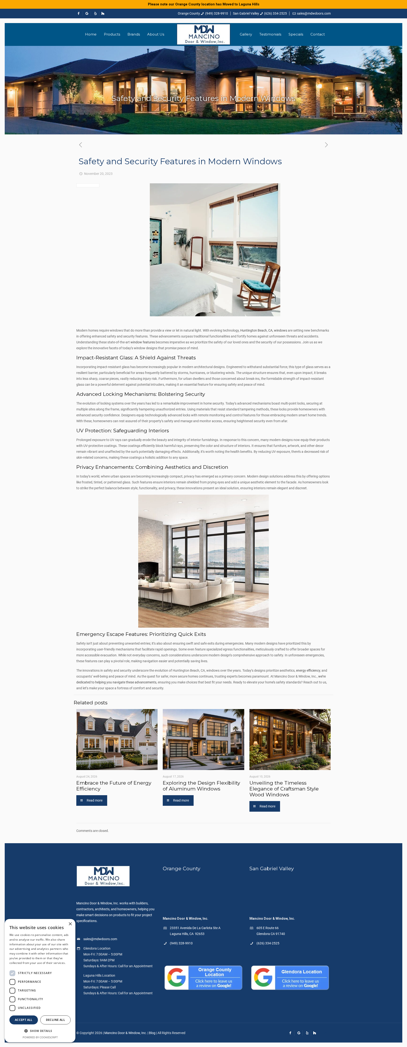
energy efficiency (308, 670)
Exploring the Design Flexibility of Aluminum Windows (201, 786)
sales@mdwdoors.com (314, 13)
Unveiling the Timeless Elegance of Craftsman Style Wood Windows (284, 789)
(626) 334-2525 (275, 13)
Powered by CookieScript (40, 1037)
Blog (152, 1033)
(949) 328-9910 (216, 13)
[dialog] (40, 980)
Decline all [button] (55, 1020)
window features (142, 342)
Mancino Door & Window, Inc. (125, 1033)
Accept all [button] (24, 1020)
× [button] (70, 924)
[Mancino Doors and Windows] (203, 34)
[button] (40, 1030)
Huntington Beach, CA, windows (263, 330)
